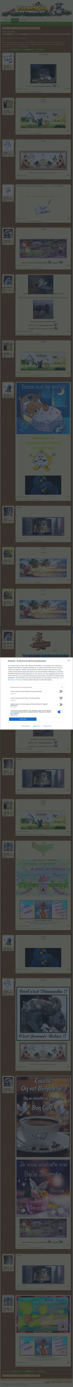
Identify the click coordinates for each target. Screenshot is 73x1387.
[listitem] (36, 687)
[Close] (69, 661)
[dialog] (36, 693)
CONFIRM (22, 719)
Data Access (36, 726)
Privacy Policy (47, 726)
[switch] (60, 691)
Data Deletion (26, 726)
